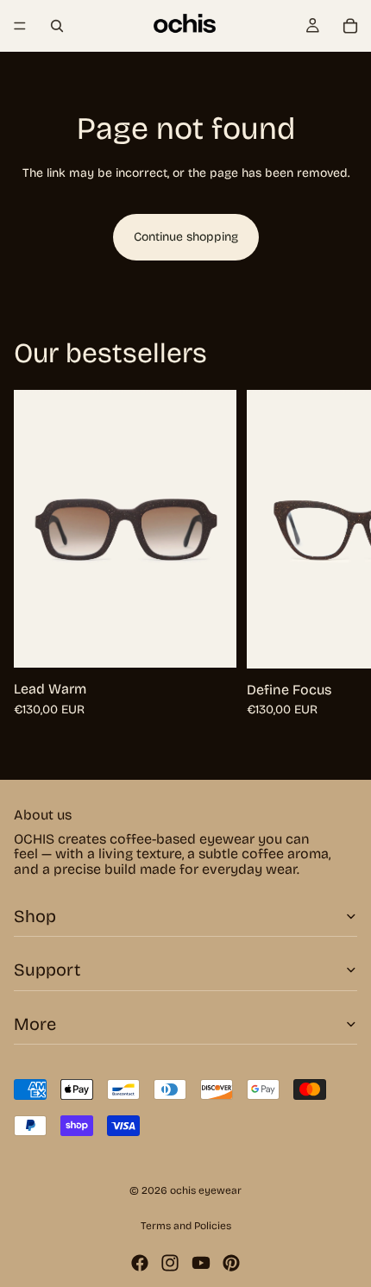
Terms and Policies (186, 1226)
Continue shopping (186, 236)
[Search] (57, 26)
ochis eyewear (206, 1190)
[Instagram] (170, 1262)
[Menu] (20, 26)
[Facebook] (139, 1262)
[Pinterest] (231, 1262)
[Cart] (350, 26)
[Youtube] (201, 1262)
